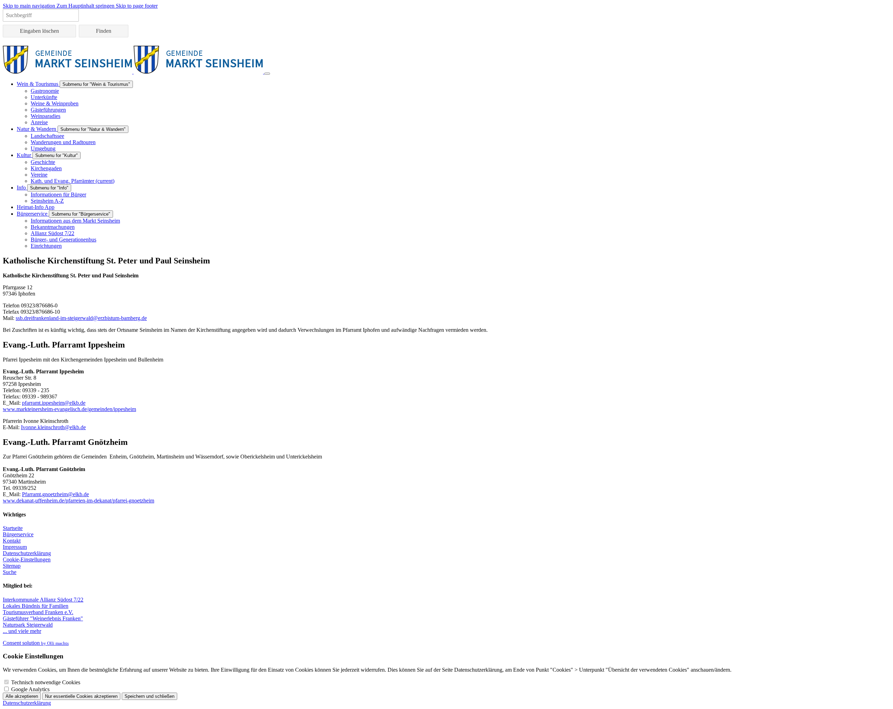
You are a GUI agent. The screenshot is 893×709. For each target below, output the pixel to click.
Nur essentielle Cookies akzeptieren (81, 696)
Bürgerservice (18, 534)
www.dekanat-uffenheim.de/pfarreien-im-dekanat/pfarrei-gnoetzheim (78, 500)
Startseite (13, 528)
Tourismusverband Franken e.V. (38, 612)
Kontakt (12, 541)
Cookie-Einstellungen (27, 559)
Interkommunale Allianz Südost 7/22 (43, 600)
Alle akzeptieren (22, 696)
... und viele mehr (22, 631)
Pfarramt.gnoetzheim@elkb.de (55, 494)
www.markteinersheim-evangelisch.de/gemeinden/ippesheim (69, 409)
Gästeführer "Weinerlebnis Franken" (43, 618)
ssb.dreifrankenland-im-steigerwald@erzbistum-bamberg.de (81, 318)
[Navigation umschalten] (267, 74)
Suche (9, 572)
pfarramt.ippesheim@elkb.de (53, 403)
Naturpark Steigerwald (28, 625)
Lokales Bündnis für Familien (35, 606)
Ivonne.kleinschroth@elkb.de (53, 427)
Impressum (15, 547)
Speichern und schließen (149, 696)
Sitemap (12, 566)
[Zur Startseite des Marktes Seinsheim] (133, 72)
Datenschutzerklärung (27, 553)
